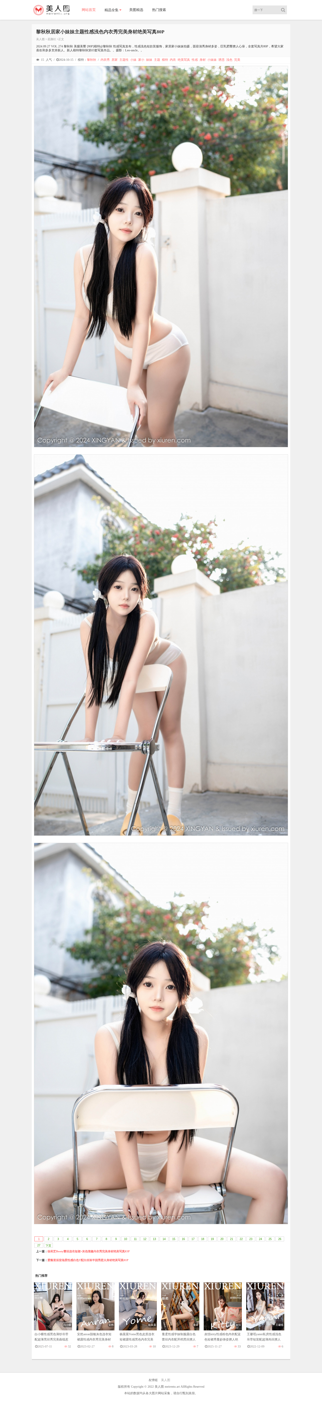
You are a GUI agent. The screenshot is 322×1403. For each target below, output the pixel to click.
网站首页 (89, 10)
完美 (237, 59)
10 (125, 1239)
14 (164, 1239)
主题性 (124, 59)
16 (183, 1239)
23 (250, 1239)
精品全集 (111, 10)
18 (202, 1239)
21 (231, 1239)
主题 (157, 59)
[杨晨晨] (138, 1310)
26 (279, 1239)
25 (270, 1239)
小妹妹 (212, 59)
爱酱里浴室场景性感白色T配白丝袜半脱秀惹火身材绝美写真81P (88, 1260)
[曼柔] (180, 1310)
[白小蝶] (53, 1310)
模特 (165, 59)
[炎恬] (223, 1310)
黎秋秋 (91, 59)
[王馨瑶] (265, 1310)
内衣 (173, 59)
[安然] (95, 1310)
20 (221, 1239)
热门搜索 (159, 10)
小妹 (133, 59)
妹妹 (149, 59)
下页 (48, 1245)
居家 (114, 59)
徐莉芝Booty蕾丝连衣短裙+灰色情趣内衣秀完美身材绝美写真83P (89, 1251)
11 (135, 1239)
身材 (203, 59)
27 (38, 1245)
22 (241, 1239)
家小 (141, 59)
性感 (195, 59)
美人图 (40, 39)
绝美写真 (184, 59)
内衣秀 (105, 59)
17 (193, 1239)
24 (260, 1239)
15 (173, 1239)
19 (212, 1239)
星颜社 (52, 39)
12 (144, 1239)
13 (154, 1239)
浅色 (229, 59)
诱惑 (221, 59)
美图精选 (136, 10)
